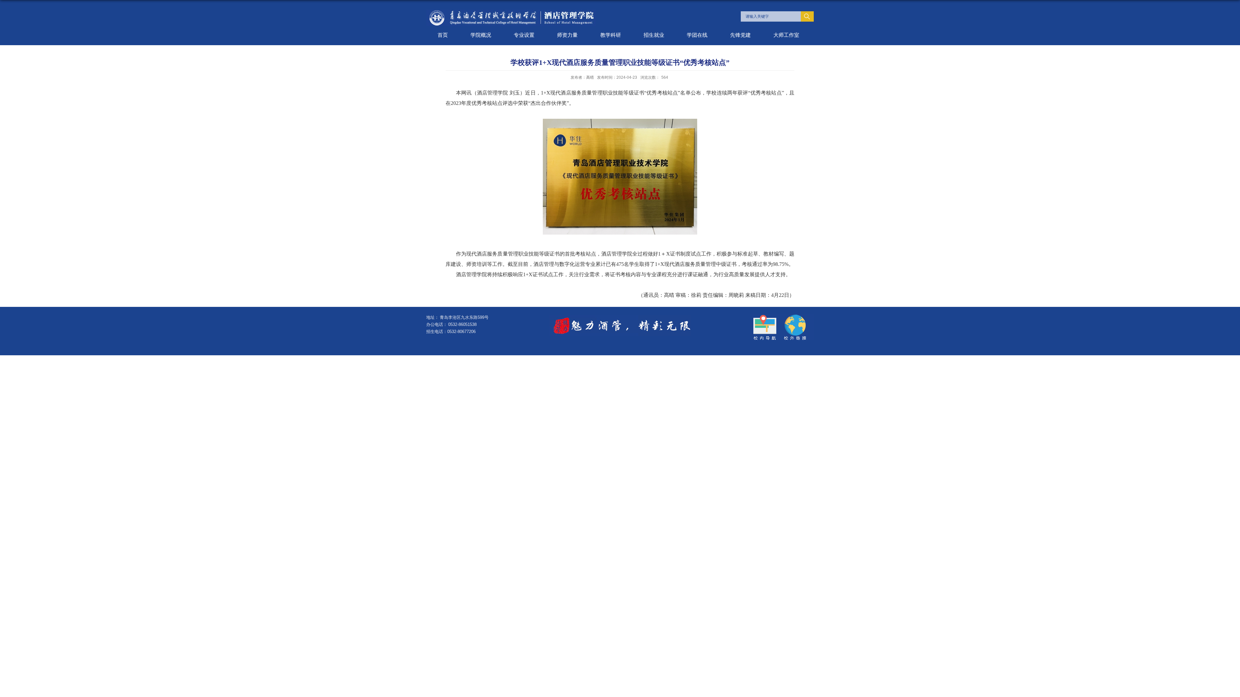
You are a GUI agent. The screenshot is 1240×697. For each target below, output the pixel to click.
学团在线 (697, 35)
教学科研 (610, 35)
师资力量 (567, 35)
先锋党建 (740, 35)
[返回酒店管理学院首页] (511, 11)
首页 (443, 35)
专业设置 (524, 35)
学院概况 (480, 35)
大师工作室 (786, 35)
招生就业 (654, 35)
